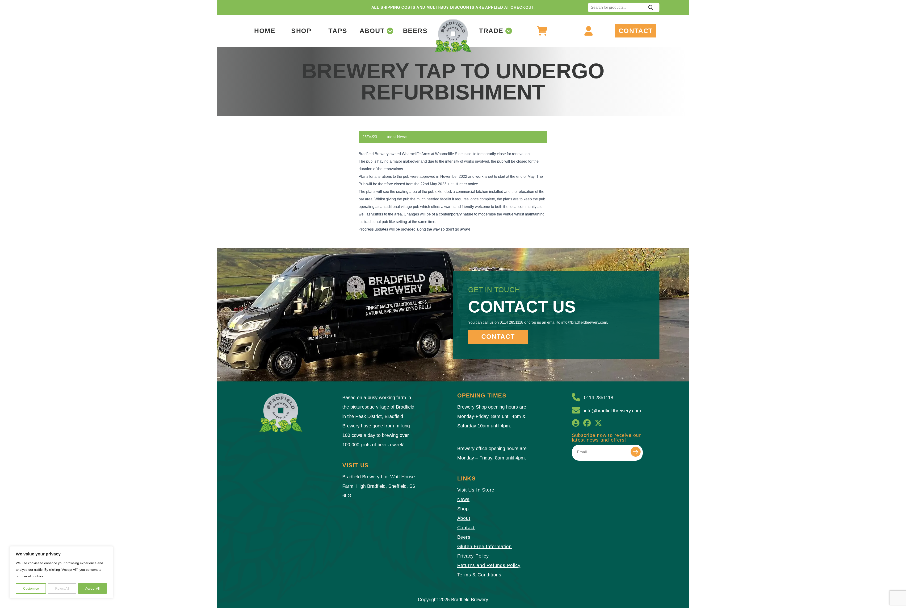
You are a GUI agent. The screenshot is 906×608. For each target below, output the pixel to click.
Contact (636, 31)
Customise (31, 588)
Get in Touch (494, 290)
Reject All (62, 588)
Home (264, 31)
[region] (61, 572)
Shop (301, 31)
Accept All (92, 588)
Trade (491, 31)
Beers (415, 31)
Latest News (396, 137)
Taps (337, 31)
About (372, 31)
